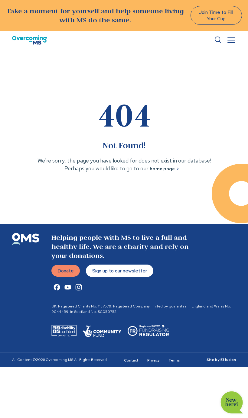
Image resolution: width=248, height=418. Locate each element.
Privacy (153, 360)
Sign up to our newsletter (119, 271)
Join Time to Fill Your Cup (216, 15)
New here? (232, 402)
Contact (131, 360)
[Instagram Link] (78, 287)
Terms (174, 360)
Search (218, 40)
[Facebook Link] (57, 287)
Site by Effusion (221, 359)
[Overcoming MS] (29, 40)
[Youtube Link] (67, 287)
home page (162, 169)
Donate (65, 271)
